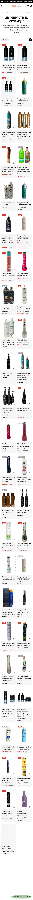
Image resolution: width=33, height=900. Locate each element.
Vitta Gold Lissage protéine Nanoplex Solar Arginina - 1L (7, 679)
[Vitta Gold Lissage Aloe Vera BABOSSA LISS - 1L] (24, 531)
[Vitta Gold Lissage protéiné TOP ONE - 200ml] (8, 432)
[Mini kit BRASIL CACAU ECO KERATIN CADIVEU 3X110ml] (8, 498)
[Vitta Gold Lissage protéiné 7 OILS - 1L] (24, 328)
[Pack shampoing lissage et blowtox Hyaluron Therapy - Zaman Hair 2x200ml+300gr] (24, 697)
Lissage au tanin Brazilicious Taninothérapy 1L (7, 780)
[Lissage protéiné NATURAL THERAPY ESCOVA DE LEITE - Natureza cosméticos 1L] (8, 224)
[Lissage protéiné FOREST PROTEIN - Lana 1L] (24, 224)
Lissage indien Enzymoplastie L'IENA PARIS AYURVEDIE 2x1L (8, 342)
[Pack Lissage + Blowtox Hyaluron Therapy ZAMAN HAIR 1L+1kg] (8, 697)
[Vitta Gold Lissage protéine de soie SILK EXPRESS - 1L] (24, 432)
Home (2, 12)
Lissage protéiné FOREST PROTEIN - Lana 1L (23, 238)
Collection (9, 12)
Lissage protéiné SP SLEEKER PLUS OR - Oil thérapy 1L (24, 101)
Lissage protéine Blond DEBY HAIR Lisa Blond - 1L (8, 645)
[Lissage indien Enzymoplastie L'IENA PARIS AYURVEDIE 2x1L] (8, 328)
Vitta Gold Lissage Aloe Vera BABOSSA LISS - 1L (24, 546)
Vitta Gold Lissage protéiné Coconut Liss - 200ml (24, 679)
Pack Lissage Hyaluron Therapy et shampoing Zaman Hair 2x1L (8, 68)
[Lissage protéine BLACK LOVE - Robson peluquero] (8, 294)
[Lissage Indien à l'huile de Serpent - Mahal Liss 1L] (8, 120)
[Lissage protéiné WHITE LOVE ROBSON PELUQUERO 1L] (24, 465)
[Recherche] (28, 5)
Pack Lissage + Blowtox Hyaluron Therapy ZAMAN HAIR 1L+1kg (8, 712)
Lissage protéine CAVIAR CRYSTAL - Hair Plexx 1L (23, 612)
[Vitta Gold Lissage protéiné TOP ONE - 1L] (24, 261)
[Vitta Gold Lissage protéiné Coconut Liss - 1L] (8, 565)
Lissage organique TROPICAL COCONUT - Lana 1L (23, 579)
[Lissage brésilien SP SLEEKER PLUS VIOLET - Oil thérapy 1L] (24, 190)
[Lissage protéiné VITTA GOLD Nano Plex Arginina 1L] (8, 465)
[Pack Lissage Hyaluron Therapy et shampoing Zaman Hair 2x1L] (8, 53)
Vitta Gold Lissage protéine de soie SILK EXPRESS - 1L (23, 446)
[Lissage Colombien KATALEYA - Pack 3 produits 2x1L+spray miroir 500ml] (8, 396)
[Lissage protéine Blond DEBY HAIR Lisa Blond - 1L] (8, 631)
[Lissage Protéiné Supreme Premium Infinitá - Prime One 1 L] (8, 598)
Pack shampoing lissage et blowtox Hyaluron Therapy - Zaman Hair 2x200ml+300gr (23, 714)
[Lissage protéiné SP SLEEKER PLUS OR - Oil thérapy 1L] (24, 87)
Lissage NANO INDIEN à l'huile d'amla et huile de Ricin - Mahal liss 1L (9, 169)
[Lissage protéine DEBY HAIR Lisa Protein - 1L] (24, 631)
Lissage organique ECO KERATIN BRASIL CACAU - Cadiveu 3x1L (24, 134)
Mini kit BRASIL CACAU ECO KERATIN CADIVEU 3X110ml (8, 513)
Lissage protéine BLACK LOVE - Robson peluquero (8, 309)
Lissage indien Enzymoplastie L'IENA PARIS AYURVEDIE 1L (23, 309)
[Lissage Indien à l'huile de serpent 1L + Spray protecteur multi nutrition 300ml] (24, 361)
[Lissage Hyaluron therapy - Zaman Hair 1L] (24, 53)
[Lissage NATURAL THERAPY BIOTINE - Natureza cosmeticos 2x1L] (24, 155)
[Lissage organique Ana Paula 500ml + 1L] (8, 190)
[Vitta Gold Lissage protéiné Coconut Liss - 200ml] (24, 664)
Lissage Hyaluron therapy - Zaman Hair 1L (23, 68)
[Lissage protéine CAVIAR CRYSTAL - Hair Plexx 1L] (24, 598)
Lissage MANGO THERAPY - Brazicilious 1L (8, 276)
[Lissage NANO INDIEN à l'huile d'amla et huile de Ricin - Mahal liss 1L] (8, 155)
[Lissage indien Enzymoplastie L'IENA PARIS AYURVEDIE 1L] (24, 294)
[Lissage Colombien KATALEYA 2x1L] (24, 498)
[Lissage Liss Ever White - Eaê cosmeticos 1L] (8, 735)
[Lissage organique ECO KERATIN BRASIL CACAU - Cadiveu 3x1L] (24, 120)
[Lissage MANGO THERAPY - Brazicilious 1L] (8, 261)
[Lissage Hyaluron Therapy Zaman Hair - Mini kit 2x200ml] (8, 87)
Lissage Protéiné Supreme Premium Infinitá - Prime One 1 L (8, 612)
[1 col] (26, 39)
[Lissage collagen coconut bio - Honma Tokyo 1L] (8, 531)
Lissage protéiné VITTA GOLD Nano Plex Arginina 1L (8, 479)
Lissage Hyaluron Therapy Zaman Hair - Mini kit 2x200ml (8, 101)
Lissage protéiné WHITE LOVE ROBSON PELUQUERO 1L (24, 479)
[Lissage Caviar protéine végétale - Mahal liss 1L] (8, 799)
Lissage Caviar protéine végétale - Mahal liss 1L (7, 813)
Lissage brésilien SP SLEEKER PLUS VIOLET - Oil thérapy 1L (24, 205)
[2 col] (30, 39)
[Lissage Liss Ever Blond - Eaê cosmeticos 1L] (24, 735)
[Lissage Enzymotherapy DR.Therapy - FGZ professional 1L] (24, 799)
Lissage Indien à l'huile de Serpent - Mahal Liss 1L (8, 134)
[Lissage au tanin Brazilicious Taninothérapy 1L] (8, 766)
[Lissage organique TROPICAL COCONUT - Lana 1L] (24, 565)
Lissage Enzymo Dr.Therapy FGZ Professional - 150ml (8, 849)
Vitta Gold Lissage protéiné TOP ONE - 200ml (8, 446)
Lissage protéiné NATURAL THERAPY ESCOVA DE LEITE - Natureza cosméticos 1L (8, 240)
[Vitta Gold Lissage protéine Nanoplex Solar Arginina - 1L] (8, 664)
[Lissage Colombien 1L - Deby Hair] (24, 766)
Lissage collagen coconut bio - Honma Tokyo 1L (8, 546)
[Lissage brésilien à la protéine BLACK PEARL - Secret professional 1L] (24, 396)
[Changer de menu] (1, 5)
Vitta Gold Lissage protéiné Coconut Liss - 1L (8, 579)
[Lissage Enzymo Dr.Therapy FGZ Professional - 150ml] (8, 834)
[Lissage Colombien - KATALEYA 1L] (8, 361)
